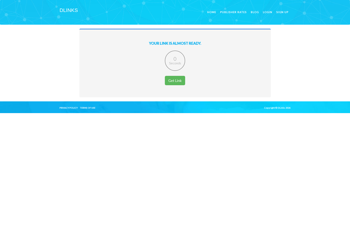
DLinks (69, 10)
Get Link (175, 80)
